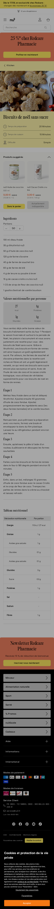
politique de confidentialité (27, 881)
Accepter (27, 903)
